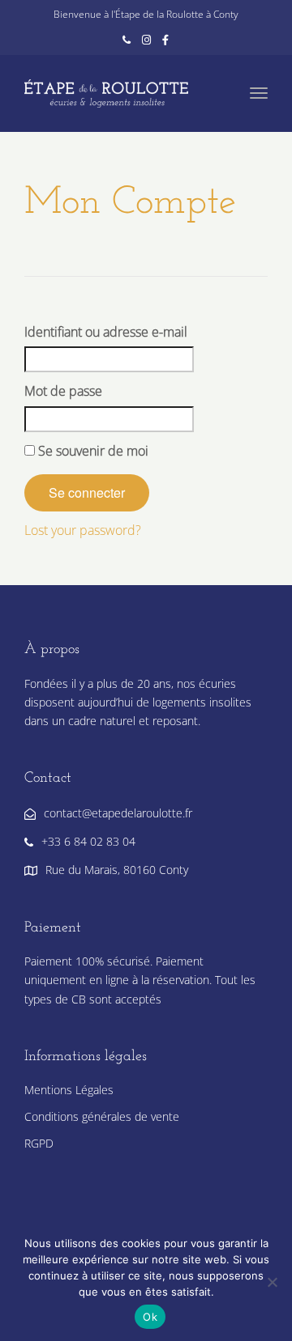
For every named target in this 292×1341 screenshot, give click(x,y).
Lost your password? (82, 530)
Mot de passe (63, 391)
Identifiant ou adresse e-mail (105, 332)
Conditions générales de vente (101, 1116)
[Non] (272, 1282)
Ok (150, 1316)
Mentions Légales (69, 1089)
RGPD (39, 1143)
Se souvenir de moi (91, 451)
